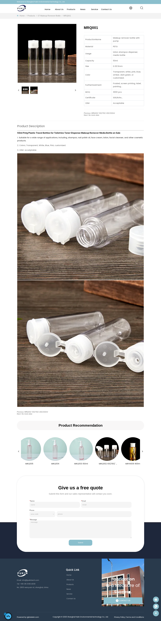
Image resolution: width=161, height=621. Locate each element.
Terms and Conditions (135, 617)
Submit (80, 543)
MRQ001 (67, 16)
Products (31, 16)
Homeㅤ (22, 16)
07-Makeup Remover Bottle (49, 16)
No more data (94, 115)
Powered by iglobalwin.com (28, 617)
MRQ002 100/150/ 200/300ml (103, 113)
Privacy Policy (119, 617)
